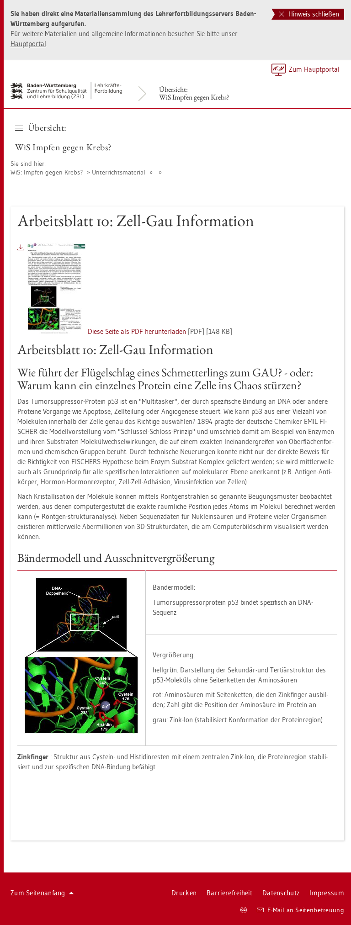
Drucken (184, 892)
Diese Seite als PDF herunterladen (138, 331)
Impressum (326, 892)
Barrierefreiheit (229, 892)
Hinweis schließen (313, 14)
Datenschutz (280, 892)
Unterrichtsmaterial (118, 172)
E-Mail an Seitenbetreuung (306, 910)
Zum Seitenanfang (38, 892)
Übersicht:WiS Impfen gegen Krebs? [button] (63, 137)
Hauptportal (28, 43)
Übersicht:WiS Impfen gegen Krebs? (194, 93)
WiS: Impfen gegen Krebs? (47, 172)
